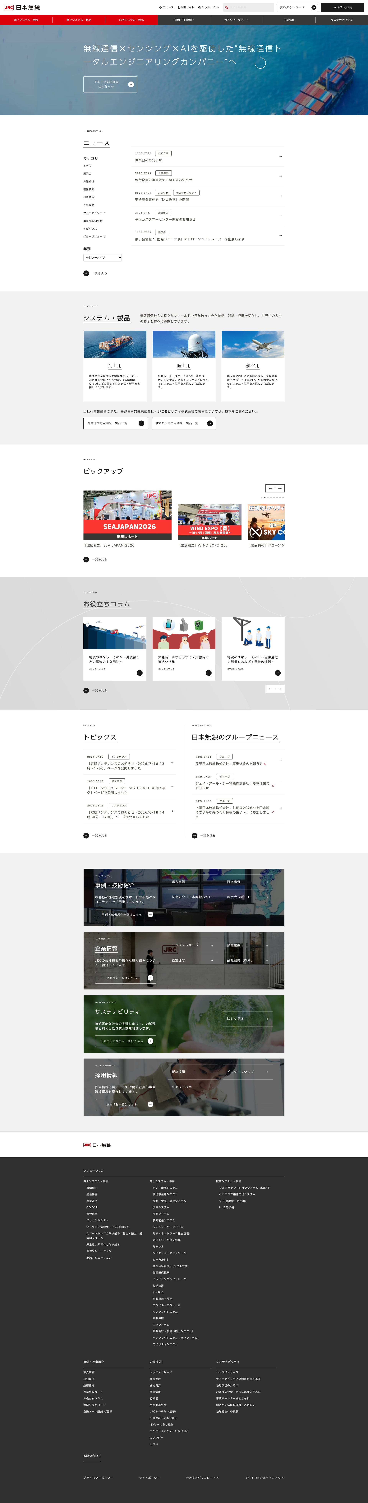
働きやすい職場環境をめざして (235, 1405)
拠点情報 (155, 1392)
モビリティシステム (165, 1344)
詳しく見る (235, 1018)
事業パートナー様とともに (233, 1398)
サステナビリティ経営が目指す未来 (238, 1379)
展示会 (87, 173)
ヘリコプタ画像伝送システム (237, 1194)
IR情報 (154, 1444)
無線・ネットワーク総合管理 (171, 1233)
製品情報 (88, 189)
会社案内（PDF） (241, 960)
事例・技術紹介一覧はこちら (122, 914)
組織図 (154, 1398)
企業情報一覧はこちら (122, 978)
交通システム (161, 1214)
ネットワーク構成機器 (167, 1240)
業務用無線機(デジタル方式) (171, 1266)
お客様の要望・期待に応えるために (238, 1392)
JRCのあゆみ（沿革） (164, 1411)
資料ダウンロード (292, 7)
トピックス (90, 229)
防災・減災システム (165, 1188)
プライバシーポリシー (98, 1478)
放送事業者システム (165, 1194)
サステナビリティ (94, 213)
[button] (270, 488)
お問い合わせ (345, 7)
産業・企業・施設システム (169, 1201)
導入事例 (178, 881)
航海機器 (92, 1188)
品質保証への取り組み (164, 1418)
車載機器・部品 (162, 1299)
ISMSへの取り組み (162, 1424)
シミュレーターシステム (168, 1227)
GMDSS (91, 1207)
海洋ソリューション (99, 1251)
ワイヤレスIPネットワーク (170, 1253)
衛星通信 (92, 1201)
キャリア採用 (182, 1086)
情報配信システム (164, 1220)
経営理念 (178, 960)
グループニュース (94, 236)
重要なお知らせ (93, 221)
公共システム (161, 1207)
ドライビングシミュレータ (169, 1279)
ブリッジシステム (97, 1220)
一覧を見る (100, 273)
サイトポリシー (149, 1478)
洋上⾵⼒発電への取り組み (103, 1244)
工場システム (161, 1325)
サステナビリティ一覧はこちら (121, 1041)
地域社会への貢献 (227, 1411)
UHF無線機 (226, 1207)
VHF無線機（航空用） (233, 1201)
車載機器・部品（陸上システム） (174, 1331)
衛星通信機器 (161, 1272)
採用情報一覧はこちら (122, 1104)
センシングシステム (165, 1312)
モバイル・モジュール (167, 1305)
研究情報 (88, 197)
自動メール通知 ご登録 (98, 1411)
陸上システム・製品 (162, 1181)
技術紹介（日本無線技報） (192, 897)
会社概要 (234, 945)
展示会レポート (239, 897)
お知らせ (88, 181)
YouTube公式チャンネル (263, 1478)
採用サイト (188, 7)
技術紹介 (88, 1385)
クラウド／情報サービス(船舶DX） (108, 1227)
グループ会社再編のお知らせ (106, 84)
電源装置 (158, 1318)
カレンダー (157, 1437)
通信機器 (92, 1194)
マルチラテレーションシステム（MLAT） (245, 1188)
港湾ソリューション (99, 1257)
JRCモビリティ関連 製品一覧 (177, 423)
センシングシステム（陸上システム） (176, 1338)
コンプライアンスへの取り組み (169, 1431)
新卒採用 (178, 1071)
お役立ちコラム (93, 1398)
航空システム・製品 (228, 1181)
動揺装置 (158, 1286)
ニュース (168, 7)
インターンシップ (240, 1071)
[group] (114, 649)
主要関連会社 (158, 1405)
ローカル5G (161, 1259)
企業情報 (156, 1361)
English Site (210, 7)
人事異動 (88, 205)
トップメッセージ (185, 945)
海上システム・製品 (95, 1181)
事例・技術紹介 (93, 1361)
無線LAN (159, 1246)
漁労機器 (92, 1214)
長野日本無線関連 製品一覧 (107, 423)
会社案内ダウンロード (201, 1478)
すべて (87, 166)
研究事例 (234, 881)
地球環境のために (227, 1385)
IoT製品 (158, 1292)
